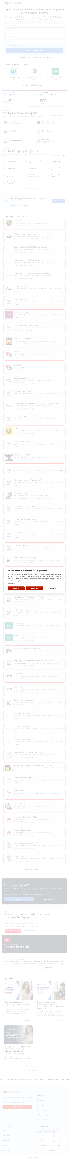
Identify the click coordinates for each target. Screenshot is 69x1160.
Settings (53, 588)
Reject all (34, 588)
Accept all (16, 588)
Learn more (11, 583)
